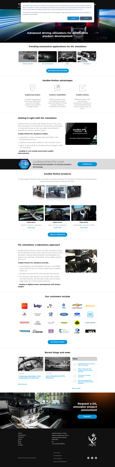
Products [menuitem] (21, 437)
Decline (86, 18)
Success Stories (57, 342)
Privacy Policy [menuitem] (56, 452)
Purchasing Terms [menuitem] (57, 455)
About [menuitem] (20, 439)
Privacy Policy (79, 9)
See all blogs (22, 384)
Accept (73, 18)
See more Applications (57, 70)
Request (87, 416)
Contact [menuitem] (20, 445)
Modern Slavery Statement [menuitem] (59, 461)
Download (87, 164)
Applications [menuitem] (22, 435)
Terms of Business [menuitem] (57, 458)
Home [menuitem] (20, 433)
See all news (76, 388)
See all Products (57, 234)
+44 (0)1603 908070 (58, 443)
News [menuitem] (20, 443)
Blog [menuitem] (19, 441)
